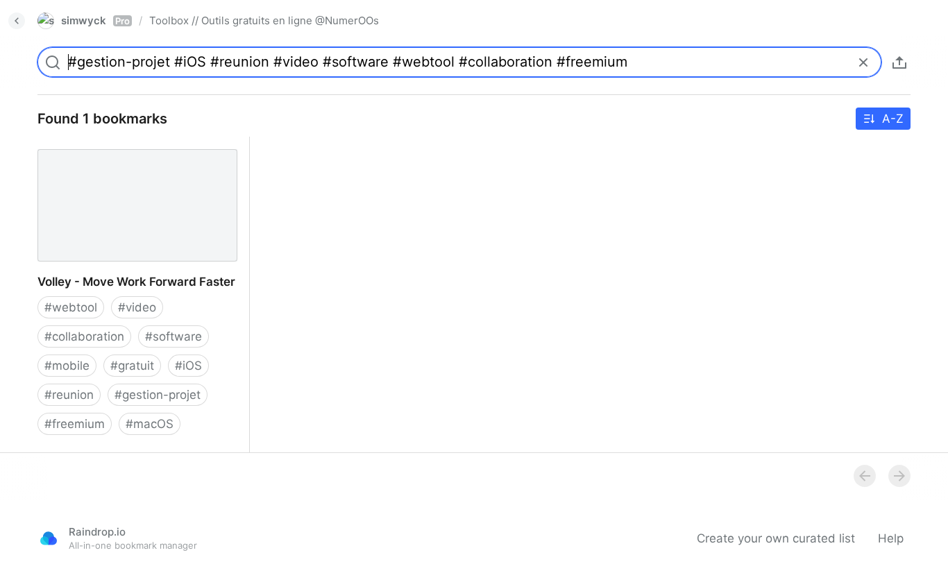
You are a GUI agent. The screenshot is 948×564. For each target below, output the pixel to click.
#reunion (69, 395)
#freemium (74, 424)
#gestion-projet (158, 395)
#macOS (149, 424)
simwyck (95, 20)
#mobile (67, 366)
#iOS (188, 366)
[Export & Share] (899, 62)
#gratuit (132, 366)
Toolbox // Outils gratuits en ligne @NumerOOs (264, 20)
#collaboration (84, 336)
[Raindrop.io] (48, 538)
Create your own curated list (776, 538)
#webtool (70, 307)
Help (891, 538)
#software (173, 336)
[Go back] (16, 20)
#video (137, 307)
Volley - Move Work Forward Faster (123, 144)
